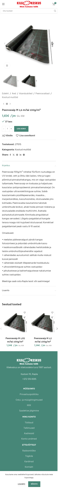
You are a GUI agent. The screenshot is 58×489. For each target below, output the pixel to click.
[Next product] (10, 103)
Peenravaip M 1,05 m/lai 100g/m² (15, 340)
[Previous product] (3, 103)
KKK (29, 405)
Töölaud (29, 423)
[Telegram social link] (24, 155)
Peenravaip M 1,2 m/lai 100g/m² (43, 340)
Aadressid (29, 433)
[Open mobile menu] (3, 4)
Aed (14, 94)
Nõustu (34, 484)
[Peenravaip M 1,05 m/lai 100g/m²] (15, 322)
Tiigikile (29, 456)
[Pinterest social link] (17, 155)
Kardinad (29, 462)
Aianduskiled (25, 94)
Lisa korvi (21, 128)
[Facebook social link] (10, 155)
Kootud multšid (10, 97)
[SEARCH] (55, 11)
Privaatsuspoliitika (29, 394)
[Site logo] (29, 4)
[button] (4, 43)
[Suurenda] (7, 65)
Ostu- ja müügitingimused (29, 400)
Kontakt (29, 467)
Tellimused (29, 428)
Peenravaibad (42, 94)
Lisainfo (21, 484)
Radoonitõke (29, 451)
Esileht (5, 94)
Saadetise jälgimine (29, 411)
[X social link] (13, 155)
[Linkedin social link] (20, 155)
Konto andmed (29, 439)
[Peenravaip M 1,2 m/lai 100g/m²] (43, 322)
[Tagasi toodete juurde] (6, 103)
